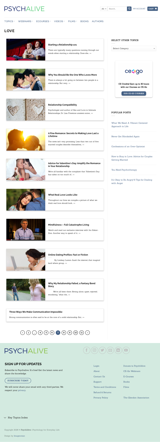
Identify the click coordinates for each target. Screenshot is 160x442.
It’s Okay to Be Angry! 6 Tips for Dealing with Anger (131, 182)
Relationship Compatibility (62, 105)
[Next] (87, 332)
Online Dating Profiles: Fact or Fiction (68, 255)
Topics (8, 21)
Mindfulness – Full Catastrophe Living (68, 225)
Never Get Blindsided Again (125, 136)
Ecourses (42, 21)
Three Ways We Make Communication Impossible (35, 312)
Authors (98, 21)
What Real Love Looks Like (62, 195)
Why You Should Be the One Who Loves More (72, 75)
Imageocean (19, 436)
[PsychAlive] (24, 8)
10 (75, 332)
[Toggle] (5, 418)
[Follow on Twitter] (102, 350)
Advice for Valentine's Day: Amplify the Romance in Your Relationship (74, 164)
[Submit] (129, 8)
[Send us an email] (110, 350)
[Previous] (22, 332)
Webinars (24, 21)
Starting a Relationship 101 (62, 44)
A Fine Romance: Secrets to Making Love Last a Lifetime (73, 134)
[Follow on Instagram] (94, 350)
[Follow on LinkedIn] (118, 350)
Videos (58, 21)
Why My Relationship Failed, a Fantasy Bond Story (71, 285)
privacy (22, 390)
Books (84, 21)
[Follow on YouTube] (126, 350)
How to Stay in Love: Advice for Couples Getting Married (131, 158)
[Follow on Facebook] (86, 350)
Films (71, 21)
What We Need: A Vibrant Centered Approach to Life (129, 125)
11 (82, 332)
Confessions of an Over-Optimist (128, 146)
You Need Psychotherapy (124, 169)
